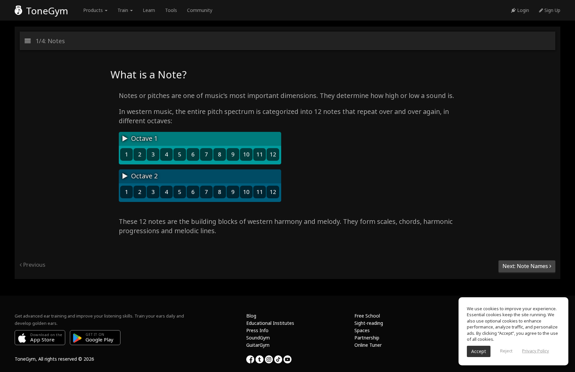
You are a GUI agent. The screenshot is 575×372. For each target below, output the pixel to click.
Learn (149, 10)
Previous (33, 264)
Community (199, 10)
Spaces (362, 330)
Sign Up (551, 10)
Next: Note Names (525, 266)
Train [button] (123, 10)
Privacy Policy (535, 351)
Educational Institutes (270, 323)
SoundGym (258, 337)
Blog (251, 316)
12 (273, 154)
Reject (506, 351)
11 (259, 154)
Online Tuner (368, 345)
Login (522, 10)
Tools (171, 10)
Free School (367, 316)
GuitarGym (258, 345)
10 (246, 154)
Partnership (366, 337)
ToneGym (46, 10)
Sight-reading (368, 323)
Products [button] (93, 10)
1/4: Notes (48, 41)
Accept (478, 351)
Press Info (257, 330)
